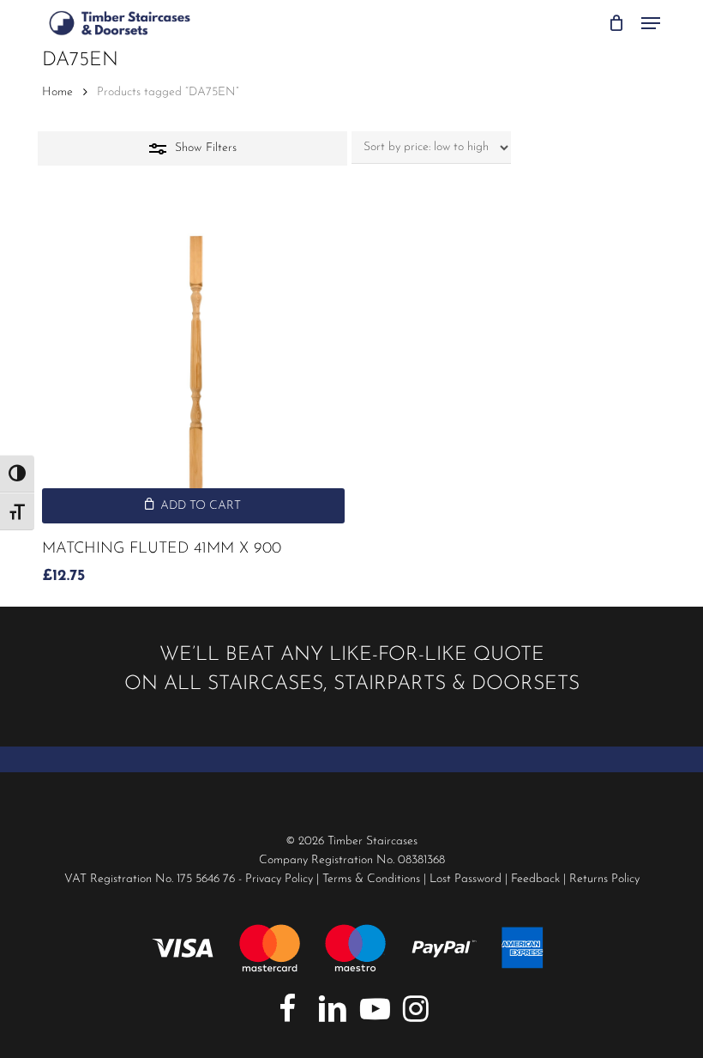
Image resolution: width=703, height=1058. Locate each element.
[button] (650, 23)
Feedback (535, 879)
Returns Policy (604, 879)
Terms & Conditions (371, 879)
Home (57, 92)
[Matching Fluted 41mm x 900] (193, 372)
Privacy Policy (279, 879)
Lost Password (466, 879)
